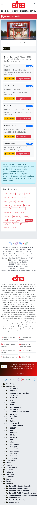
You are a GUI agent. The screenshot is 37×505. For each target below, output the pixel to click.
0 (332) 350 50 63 (24, 119)
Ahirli (5, 194)
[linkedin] (33, 379)
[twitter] (12, 379)
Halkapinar (7, 212)
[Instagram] (16, 243)
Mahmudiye (29, 254)
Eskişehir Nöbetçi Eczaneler (10, 270)
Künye (8, 479)
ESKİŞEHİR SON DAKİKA (28, 11)
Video (8, 463)
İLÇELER (12, 428)
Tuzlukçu (24, 224)
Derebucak (7, 205)
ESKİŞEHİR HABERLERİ (18, 268)
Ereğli (5, 209)
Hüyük (16, 212)
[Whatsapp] (26, 243)
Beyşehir (6, 197)
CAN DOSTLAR (15, 407)
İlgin (22, 212)
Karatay (25, 216)
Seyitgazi (30, 256)
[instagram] (17, 379)
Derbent (20, 201)
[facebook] (6, 379)
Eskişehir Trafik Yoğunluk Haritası (25, 345)
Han (17, 254)
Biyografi (10, 474)
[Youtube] (23, 243)
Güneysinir (13, 209)
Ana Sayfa (10, 384)
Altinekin (28, 194)
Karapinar (16, 216)
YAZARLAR (13, 395)
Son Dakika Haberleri (10, 357)
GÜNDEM (16, 250)
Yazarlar (9, 465)
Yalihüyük (7, 227)
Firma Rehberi (12, 467)
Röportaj (9, 472)
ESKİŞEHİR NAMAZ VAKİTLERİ (18, 266)
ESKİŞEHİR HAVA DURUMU (18, 264)
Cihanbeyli (22, 197)
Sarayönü (20, 220)
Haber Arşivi (26, 357)
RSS (5, 366)
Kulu (5, 220)
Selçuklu (29, 220)
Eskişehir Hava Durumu (25, 338)
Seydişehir (7, 224)
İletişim (24, 262)
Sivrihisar (5, 258)
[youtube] (22, 379)
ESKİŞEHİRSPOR (25, 250)
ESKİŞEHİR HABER (9, 248)
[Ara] (35, 4)
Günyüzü (12, 254)
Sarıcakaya (24, 258)
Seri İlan (9, 470)
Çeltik (5, 201)
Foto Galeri (10, 460)
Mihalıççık (14, 256)
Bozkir (14, 197)
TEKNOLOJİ (14, 423)
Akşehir (20, 194)
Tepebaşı (12, 258)
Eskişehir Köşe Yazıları (28, 270)
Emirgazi (27, 205)
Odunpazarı (22, 256)
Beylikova (30, 252)
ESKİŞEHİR (5, 11)
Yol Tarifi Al (10, 79)
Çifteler (5, 254)
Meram (12, 220)
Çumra (12, 201)
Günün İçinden (24, 260)
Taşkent (15, 224)
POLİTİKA (13, 416)
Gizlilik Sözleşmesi (15, 262)
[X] (13, 243)
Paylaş (7, 48)
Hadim (22, 209)
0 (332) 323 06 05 (24, 79)
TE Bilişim (23, 374)
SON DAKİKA (13, 260)
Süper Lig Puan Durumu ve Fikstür (23, 495)
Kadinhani (7, 216)
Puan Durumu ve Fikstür (8, 351)
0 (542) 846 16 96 (24, 136)
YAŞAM (31, 258)
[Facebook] (10, 243)
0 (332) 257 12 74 (24, 154)
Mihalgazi (6, 256)
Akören (12, 194)
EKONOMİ (14, 11)
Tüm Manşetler (26, 350)
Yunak (15, 227)
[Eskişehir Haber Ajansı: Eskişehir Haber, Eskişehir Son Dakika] (18, 4)
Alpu (24, 252)
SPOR (11, 400)
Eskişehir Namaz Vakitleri (8, 345)
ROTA (18, 258)
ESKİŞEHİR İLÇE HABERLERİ (12, 252)
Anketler (9, 477)
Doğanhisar (17, 205)
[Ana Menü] (2, 4)
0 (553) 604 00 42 (24, 99)
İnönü (22, 254)
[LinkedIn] (20, 243)
